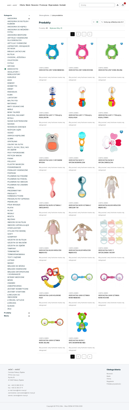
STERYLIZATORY (14, 228)
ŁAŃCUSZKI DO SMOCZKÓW (13, 296)
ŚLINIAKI (11, 306)
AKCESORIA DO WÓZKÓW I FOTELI (18, 31)
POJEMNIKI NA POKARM (17, 176)
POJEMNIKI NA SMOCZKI (17, 182)
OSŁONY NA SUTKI (15, 144)
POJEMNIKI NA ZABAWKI (17, 185)
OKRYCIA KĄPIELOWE (16, 136)
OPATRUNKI (12, 141)
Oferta (22, 5)
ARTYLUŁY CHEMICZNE (17, 43)
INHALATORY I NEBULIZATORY (13, 73)
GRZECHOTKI (12, 69)
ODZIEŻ (10, 133)
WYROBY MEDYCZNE (15, 277)
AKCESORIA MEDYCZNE (17, 35)
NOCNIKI (11, 124)
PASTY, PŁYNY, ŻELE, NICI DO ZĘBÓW (18, 148)
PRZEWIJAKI (12, 202)
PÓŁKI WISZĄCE (13, 205)
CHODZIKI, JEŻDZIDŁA (16, 57)
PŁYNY (10, 211)
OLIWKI (10, 139)
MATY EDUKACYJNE (15, 106)
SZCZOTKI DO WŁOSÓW (17, 243)
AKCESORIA (12, 18)
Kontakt (63, 5)
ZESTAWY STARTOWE (16, 292)
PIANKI (10, 158)
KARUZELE (11, 77)
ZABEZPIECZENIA (14, 286)
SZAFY (10, 234)
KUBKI (10, 95)
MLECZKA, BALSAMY (15, 115)
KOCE (9, 80)
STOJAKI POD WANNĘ (16, 231)
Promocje (43, 5)
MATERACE (12, 103)
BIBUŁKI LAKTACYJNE (16, 51)
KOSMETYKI (12, 86)
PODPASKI (11, 173)
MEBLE (10, 109)
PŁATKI (10, 208)
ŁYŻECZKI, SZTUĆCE (15, 300)
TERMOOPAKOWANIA (16, 254)
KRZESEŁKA (12, 92)
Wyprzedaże (53, 5)
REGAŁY (10, 213)
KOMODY (11, 83)
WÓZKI (10, 280)
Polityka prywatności (114, 384)
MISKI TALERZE (13, 112)
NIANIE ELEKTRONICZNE (17, 121)
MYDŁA (10, 118)
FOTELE (10, 63)
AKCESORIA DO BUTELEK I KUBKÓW (18, 22)
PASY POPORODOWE (15, 153)
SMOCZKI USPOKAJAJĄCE (18, 225)
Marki (28, 5)
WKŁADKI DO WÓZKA (16, 266)
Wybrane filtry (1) (56, 28)
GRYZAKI (11, 66)
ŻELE (9, 309)
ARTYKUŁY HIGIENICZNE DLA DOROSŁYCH (17, 39)
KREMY (10, 89)
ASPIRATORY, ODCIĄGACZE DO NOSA (18, 47)
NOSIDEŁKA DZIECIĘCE (16, 127)
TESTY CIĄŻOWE (14, 257)
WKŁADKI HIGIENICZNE (17, 269)
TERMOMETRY (13, 251)
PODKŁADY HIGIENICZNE (17, 170)
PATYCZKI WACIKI (14, 156)
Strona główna (44, 15)
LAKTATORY (12, 98)
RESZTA (10, 216)
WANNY (10, 263)
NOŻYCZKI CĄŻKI (14, 130)
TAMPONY (11, 248)
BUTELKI (11, 54)
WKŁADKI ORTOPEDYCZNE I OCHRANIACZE (18, 273)
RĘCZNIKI (11, 219)
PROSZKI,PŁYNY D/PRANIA (18, 199)
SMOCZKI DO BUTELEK (16, 222)
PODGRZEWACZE (14, 167)
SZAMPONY (12, 237)
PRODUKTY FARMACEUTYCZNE (15, 195)
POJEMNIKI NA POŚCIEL (17, 179)
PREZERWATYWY (14, 191)
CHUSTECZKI (12, 60)
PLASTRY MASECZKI (15, 164)
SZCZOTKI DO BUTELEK (16, 240)
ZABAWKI (11, 283)
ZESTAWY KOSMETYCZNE (17, 289)
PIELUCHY (11, 161)
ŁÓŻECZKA (11, 303)
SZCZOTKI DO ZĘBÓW (16, 246)
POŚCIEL (10, 188)
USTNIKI (10, 260)
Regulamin (110, 381)
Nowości (34, 5)
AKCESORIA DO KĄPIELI (17, 27)
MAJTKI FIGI (12, 101)
